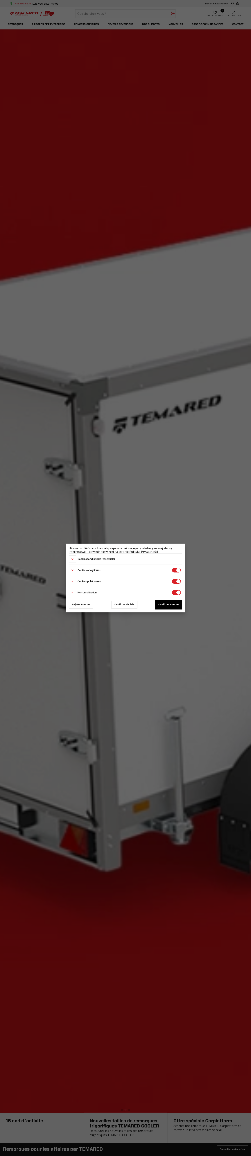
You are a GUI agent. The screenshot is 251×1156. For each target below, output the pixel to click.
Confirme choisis (124, 604)
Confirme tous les (168, 604)
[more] (72, 559)
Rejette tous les (81, 604)
